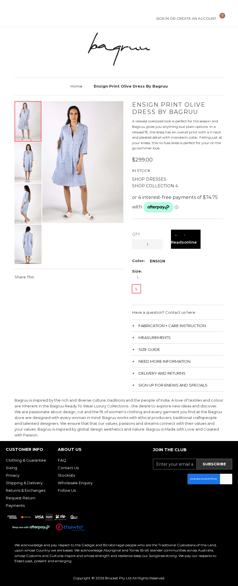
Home (76, 86)
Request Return (20, 498)
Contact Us (68, 467)
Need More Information (164, 361)
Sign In (162, 18)
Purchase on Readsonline (186, 239)
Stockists (66, 475)
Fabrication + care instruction (172, 325)
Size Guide (149, 349)
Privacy (12, 475)
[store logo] (119, 49)
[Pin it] (63, 277)
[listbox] (157, 261)
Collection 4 (162, 185)
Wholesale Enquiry (75, 482)
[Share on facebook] (43, 277)
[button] (28, 162)
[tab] (177, 325)
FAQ (62, 460)
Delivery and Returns (161, 373)
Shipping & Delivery (24, 482)
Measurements (154, 337)
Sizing (11, 467)
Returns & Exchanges (25, 490)
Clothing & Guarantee (26, 460)
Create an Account (196, 18)
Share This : (25, 277)
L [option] (137, 288)
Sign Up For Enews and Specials (173, 385)
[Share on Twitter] (53, 277)
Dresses (156, 179)
